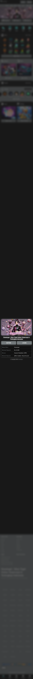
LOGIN (24, 343)
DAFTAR (8, 343)
